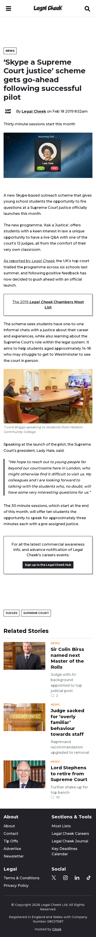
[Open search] (87, 8)
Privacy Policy (16, 885)
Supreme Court (36, 613)
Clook (56, 929)
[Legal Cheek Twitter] (54, 877)
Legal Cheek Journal (70, 841)
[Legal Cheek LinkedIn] (77, 877)
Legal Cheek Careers (70, 833)
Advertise (12, 849)
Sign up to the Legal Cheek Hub (48, 564)
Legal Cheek (34, 111)
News (10, 50)
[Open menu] (8, 8)
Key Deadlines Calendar (64, 851)
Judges (11, 613)
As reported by (29, 261)
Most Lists (61, 826)
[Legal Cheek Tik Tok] (88, 877)
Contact (11, 833)
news (55, 643)
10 (58, 797)
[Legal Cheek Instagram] (65, 877)
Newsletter (14, 856)
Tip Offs (11, 841)
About (9, 826)
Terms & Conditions (22, 878)
